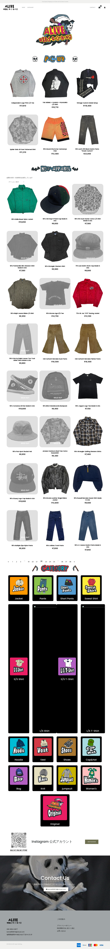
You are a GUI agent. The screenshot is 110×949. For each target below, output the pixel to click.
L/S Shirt (44, 731)
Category (30, 7)
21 (36, 561)
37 (66, 561)
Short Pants (67, 598)
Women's (91, 788)
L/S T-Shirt (93, 731)
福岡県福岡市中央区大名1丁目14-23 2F (19, 934)
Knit (43, 788)
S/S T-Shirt (67, 679)
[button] (91, 842)
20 (33, 561)
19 (28, 561)
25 (54, 561)
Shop (23, 7)
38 (70, 561)
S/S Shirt (19, 679)
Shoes (67, 759)
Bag (18, 788)
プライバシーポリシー (64, 925)
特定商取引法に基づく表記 (65, 928)
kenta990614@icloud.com (15, 932)
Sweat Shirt (91, 598)
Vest (43, 759)
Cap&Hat (91, 759)
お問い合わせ (61, 931)
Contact (92, 7)
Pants (43, 598)
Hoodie (19, 759)
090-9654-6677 (12, 929)
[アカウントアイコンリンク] (104, 7)
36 (62, 561)
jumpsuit (67, 788)
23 (46, 561)
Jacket (19, 598)
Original (55, 824)
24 (50, 561)
